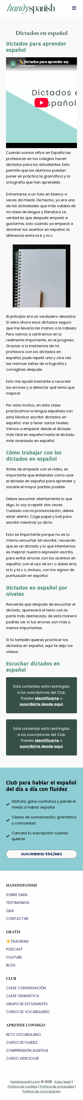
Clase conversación (26, 987)
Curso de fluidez (21, 1042)
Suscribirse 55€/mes (41, 854)
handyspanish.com (25, 1081)
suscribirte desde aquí (41, 704)
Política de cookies (22, 1086)
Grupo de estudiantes (27, 1003)
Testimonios (17, 902)
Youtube (14, 957)
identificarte (47, 698)
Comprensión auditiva (27, 1050)
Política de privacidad (57, 1086)
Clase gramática (22, 995)
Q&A (10, 910)
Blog (11, 965)
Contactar (17, 918)
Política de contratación (41, 1091)
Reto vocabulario (23, 1034)
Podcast (14, 949)
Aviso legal (62, 1081)
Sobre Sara (17, 894)
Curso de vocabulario (28, 1011)
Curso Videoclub (22, 1058)
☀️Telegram (17, 941)
